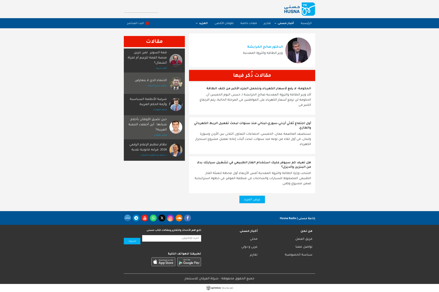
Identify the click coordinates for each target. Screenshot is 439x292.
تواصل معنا (303, 247)
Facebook (187, 218)
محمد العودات (160, 110)
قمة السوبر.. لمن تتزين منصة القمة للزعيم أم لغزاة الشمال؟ (147, 58)
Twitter (161, 218)
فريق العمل (303, 239)
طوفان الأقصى (224, 23)
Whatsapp (153, 218)
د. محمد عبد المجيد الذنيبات (153, 155)
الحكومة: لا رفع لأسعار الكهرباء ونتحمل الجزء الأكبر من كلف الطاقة (258, 88)
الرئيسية (306, 23)
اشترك (132, 241)
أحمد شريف (161, 68)
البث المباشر (135, 23)
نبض (127, 218)
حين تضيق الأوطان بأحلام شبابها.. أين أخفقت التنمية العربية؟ (147, 125)
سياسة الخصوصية (298, 255)
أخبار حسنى (249, 231)
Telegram (136, 218)
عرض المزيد (252, 200)
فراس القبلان (160, 135)
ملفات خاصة (248, 23)
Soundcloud (179, 218)
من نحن (306, 231)
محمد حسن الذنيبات (157, 86)
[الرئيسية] (299, 9)
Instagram (170, 218)
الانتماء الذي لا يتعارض (151, 80)
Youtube (144, 218)
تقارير (267, 23)
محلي (254, 239)
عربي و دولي (249, 247)
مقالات (154, 42)
